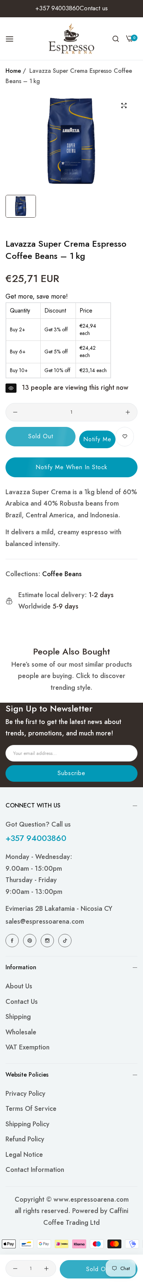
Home (13, 71)
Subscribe (71, 773)
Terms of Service (31, 1108)
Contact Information (35, 1169)
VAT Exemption (28, 1047)
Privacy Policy (25, 1093)
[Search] (116, 38)
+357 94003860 (36, 838)
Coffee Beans (62, 574)
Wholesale (21, 1032)
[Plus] (127, 412)
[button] (124, 436)
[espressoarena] (71, 38)
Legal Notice (24, 1154)
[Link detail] (13, 941)
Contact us (22, 1001)
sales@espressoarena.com (45, 921)
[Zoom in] (123, 105)
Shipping (18, 1016)
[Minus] (15, 412)
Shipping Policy (28, 1124)
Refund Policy (25, 1139)
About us (19, 986)
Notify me (97, 439)
